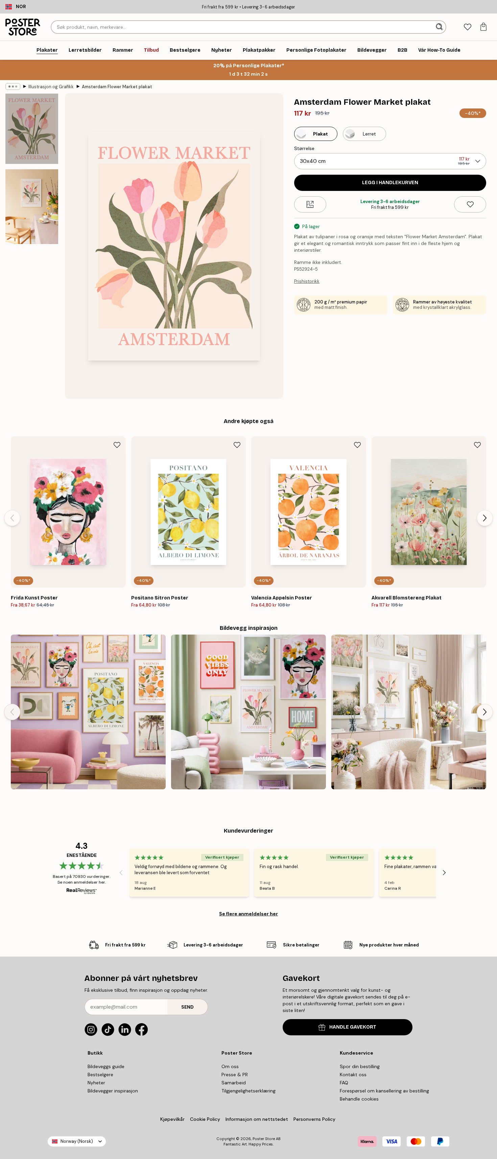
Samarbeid (233, 1083)
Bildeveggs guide (106, 1066)
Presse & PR (234, 1074)
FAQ (344, 1083)
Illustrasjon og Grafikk (51, 87)
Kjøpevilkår (172, 1119)
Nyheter (96, 1083)
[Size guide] (310, 204)
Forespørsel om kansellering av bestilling (384, 1091)
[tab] (467, 27)
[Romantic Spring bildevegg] (408, 712)
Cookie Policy (205, 1119)
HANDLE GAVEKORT (352, 1027)
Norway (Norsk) (77, 1141)
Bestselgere (100, 1074)
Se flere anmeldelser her (248, 914)
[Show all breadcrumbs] (12, 86)
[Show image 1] (31, 129)
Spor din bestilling (360, 1066)
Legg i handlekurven (390, 183)
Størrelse (304, 148)
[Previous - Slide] (12, 518)
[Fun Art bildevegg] (88, 712)
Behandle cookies (359, 1099)
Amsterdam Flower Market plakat (117, 87)
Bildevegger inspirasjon (113, 1091)
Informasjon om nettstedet (257, 1119)
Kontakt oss (353, 1074)
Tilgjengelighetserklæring (248, 1091)
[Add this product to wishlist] (470, 204)
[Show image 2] (31, 206)
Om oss (230, 1066)
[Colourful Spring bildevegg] (248, 712)
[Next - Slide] (485, 518)
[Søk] (440, 27)
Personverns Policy (315, 1119)
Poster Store (264, 1138)
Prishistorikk (307, 281)
